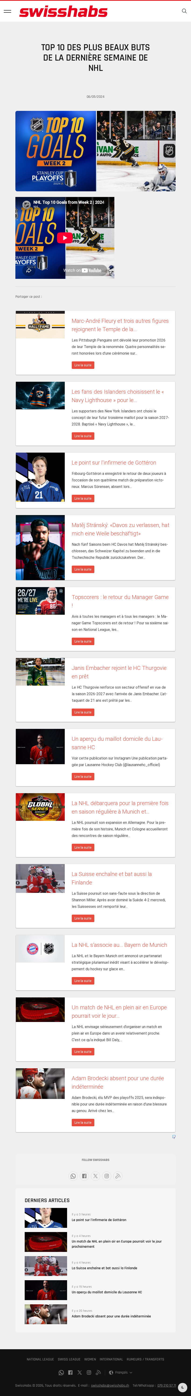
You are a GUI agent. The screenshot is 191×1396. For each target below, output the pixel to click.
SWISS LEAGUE (69, 1359)
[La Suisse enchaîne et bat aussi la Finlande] (46, 1266)
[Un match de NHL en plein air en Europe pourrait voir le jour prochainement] (46, 1242)
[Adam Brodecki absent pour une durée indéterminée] (46, 1314)
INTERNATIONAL (111, 1359)
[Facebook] (84, 1176)
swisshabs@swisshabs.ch (110, 1385)
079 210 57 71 (166, 1385)
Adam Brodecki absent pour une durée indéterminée (111, 1316)
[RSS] (118, 1176)
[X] (95, 1176)
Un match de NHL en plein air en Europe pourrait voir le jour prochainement (117, 1244)
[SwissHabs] (63, 11)
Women (90, 1359)
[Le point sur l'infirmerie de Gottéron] (46, 1217)
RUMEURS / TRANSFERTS (145, 1359)
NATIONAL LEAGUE (40, 1359)
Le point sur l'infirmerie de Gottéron (99, 1220)
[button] (7, 11)
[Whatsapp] (73, 1176)
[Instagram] (106, 1176)
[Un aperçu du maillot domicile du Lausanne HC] (46, 1290)
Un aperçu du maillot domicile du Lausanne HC (107, 1292)
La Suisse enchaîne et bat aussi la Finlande (104, 1268)
